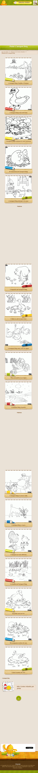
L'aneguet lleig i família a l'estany (18, 83)
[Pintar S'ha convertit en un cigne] (18, 374)
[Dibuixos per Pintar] (3, 2)
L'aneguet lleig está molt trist (18, 112)
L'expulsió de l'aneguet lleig (18, 289)
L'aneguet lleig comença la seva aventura (18, 141)
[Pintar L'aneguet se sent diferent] (18, 551)
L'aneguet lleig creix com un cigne (18, 348)
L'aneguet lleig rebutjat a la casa (18, 201)
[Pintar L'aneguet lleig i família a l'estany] (18, 80)
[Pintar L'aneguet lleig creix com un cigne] (18, 345)
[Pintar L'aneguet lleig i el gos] (18, 522)
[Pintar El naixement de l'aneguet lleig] (18, 168)
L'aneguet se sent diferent (18, 554)
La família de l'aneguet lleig (18, 584)
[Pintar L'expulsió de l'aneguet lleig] (18, 286)
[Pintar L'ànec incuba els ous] (18, 669)
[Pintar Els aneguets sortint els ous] (18, 640)
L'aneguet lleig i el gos (18, 525)
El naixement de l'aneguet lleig (18, 171)
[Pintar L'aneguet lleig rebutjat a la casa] (18, 198)
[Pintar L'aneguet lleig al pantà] (18, 404)
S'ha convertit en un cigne (18, 378)
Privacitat (18, 764)
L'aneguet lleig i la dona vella (18, 495)
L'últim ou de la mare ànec (18, 319)
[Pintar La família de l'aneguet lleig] (18, 581)
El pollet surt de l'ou (18, 613)
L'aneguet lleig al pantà (18, 407)
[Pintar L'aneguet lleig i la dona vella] (18, 492)
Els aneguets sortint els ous (18, 643)
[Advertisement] (19, 25)
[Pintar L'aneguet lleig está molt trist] (18, 109)
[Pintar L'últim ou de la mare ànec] (18, 316)
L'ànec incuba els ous (18, 672)
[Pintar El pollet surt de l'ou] (18, 610)
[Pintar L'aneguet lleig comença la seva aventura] (18, 139)
